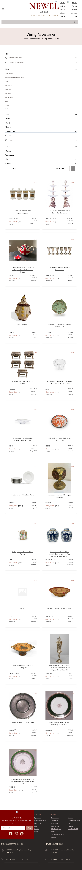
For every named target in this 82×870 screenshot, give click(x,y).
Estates (36, 831)
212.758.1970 (10, 859)
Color (7, 159)
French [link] (7, 81)
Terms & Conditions (40, 820)
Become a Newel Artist (57, 834)
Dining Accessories (50, 39)
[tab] (41, 54)
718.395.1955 (54, 859)
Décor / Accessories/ (32, 39)
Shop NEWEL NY (73, 829)
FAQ (35, 826)
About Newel (55, 818)
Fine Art (70, 823)
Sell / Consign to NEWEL (56, 830)
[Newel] (17, 812)
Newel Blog (54, 823)
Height (8, 127)
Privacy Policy (38, 823)
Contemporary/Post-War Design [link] (14, 77)
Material (8, 151)
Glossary (53, 837)
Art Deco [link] (8, 93)
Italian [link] (7, 109)
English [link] (7, 105)
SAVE (35, 182)
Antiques (70, 818)
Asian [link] (7, 101)
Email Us (36, 829)
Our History (54, 820)
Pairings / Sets (10, 131)
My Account (37, 818)
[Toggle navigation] (3, 9)
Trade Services (55, 826)
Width (7, 119)
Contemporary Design (74, 820)
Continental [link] (8, 85)
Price (7, 115)
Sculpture (70, 826)
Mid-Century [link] (9, 73)
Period (7, 147)
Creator (8, 163)
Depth (7, 123)
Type (7, 54)
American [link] (8, 89)
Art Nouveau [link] (9, 97)
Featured (60, 168)
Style (7, 69)
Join (29, 828)
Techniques (9, 155)
